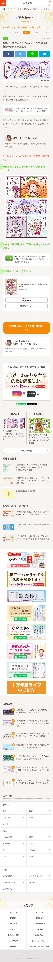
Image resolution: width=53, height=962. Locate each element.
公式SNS (13, 929)
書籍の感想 (13, 924)
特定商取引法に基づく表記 (39, 946)
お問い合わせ (39, 935)
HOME (5, 9)
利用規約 (13, 946)
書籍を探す (40, 918)
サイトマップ (13, 941)
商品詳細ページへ (26, 306)
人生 (5, 38)
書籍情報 (13, 918)
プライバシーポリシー (39, 941)
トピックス (40, 912)
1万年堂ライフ (40, 924)
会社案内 (40, 929)
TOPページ (13, 912)
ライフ (12, 9)
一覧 (45, 32)
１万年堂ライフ (26, 17)
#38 (36, 32)
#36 (16, 32)
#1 (6, 32)
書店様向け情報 (13, 935)
